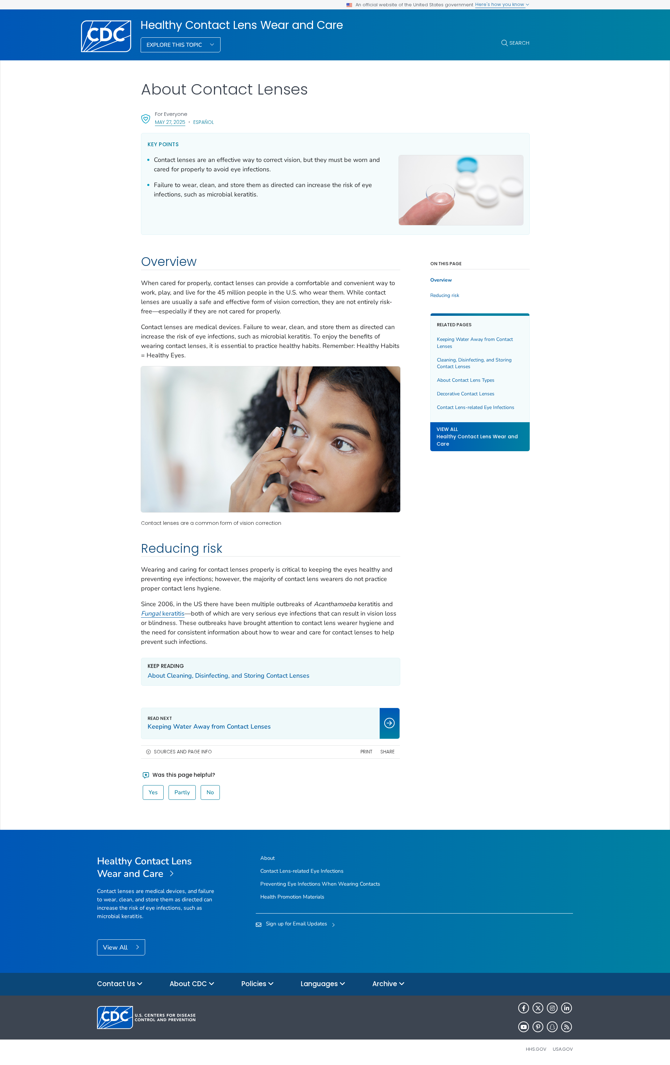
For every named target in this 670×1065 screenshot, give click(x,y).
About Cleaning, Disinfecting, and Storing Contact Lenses (229, 675)
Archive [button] (385, 984)
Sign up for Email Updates (296, 923)
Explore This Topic (175, 45)
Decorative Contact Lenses (465, 394)
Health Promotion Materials (292, 896)
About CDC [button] (189, 984)
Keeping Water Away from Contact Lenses (475, 343)
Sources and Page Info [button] (183, 752)
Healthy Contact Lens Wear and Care (242, 25)
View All (116, 947)
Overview (441, 280)
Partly (182, 792)
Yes (153, 792)
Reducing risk (444, 295)
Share (387, 752)
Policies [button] (254, 984)
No (210, 792)
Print (366, 752)
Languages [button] (320, 984)
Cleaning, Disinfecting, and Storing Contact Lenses (474, 363)
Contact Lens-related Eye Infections (475, 407)
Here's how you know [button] (500, 4)
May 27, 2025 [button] (170, 122)
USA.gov (563, 1049)
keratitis (163, 613)
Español (203, 122)
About (267, 858)
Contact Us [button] (117, 984)
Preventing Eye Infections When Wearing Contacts (320, 883)
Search (519, 42)
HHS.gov (536, 1049)
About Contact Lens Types (465, 380)
